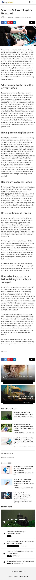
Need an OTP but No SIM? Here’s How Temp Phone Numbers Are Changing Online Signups (24, 482)
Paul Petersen (19, 472)
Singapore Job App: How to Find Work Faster (20, 561)
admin (17, 487)
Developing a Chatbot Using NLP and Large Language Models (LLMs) (23, 468)
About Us (22, 572)
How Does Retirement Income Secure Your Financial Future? (20, 552)
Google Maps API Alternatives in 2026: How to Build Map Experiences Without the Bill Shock (24, 441)
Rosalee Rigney (20, 416)
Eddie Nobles (19, 446)
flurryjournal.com (23, 576)
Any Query (14, 572)
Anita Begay (10, 17)
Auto (9, 536)
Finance (10, 555)
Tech (2, 7)
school (10, 289)
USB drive (17, 248)
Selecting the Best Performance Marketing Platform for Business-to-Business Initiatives (23, 496)
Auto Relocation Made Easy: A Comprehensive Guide (16, 532)
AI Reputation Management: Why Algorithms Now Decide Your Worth (20, 542)
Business (10, 563)
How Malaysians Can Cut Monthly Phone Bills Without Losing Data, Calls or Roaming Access (24, 427)
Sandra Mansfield (21, 501)
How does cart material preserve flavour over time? (23, 413)
